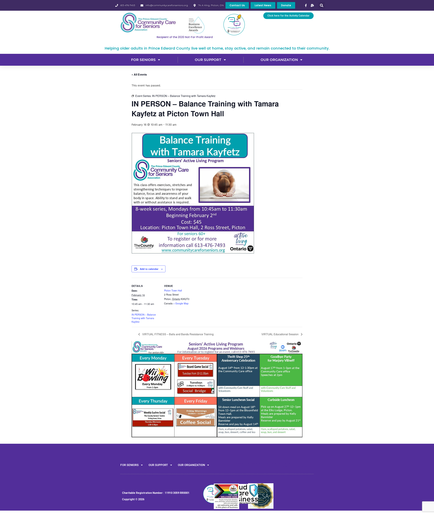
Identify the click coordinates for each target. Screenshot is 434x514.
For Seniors (143, 60)
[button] (321, 5)
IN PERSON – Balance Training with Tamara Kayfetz (144, 318)
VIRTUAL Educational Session (280, 334)
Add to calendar (149, 269)
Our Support (208, 60)
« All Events (139, 74)
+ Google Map (181, 303)
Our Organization (279, 60)
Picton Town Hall (173, 290)
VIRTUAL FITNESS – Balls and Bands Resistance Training (178, 334)
